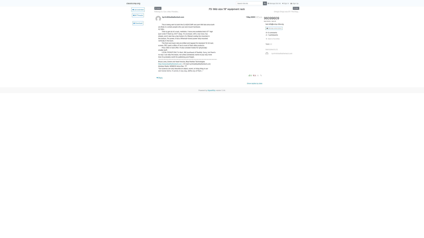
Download (138, 23)
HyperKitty (211, 90)
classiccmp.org (133, 3)
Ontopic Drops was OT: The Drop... (286, 12)
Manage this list (275, 3)
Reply (160, 78)
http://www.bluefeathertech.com (170, 64)
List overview (139, 10)
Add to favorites (274, 39)
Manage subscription (275, 28)
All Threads (138, 15)
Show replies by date (254, 83)
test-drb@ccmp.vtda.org (275, 24)
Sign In (286, 3)
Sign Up (295, 3)
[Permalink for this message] (261, 75)
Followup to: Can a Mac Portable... (166, 12)
